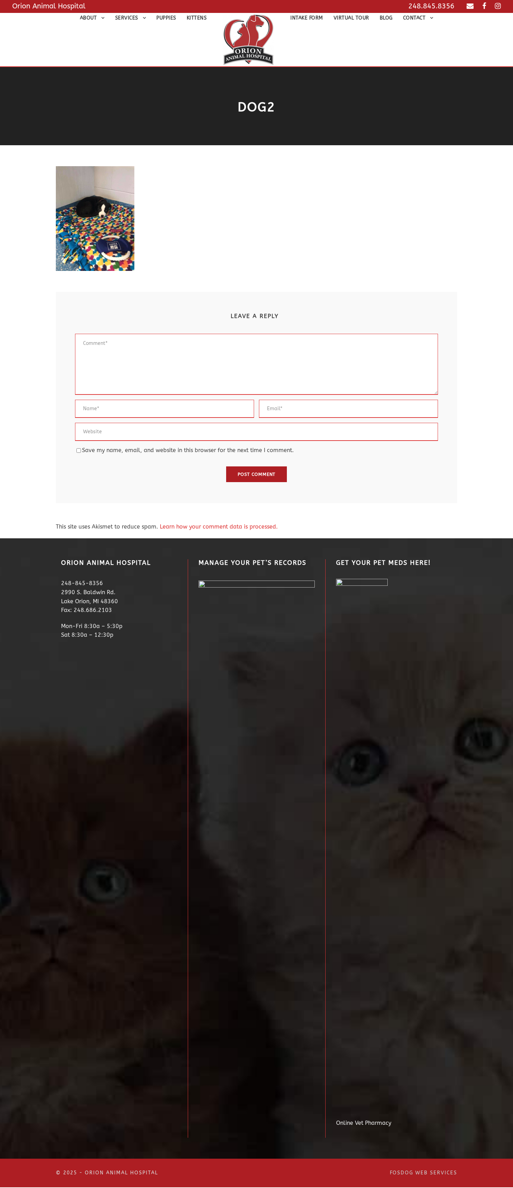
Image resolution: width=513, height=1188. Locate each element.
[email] (470, 6)
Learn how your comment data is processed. (219, 526)
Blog (386, 18)
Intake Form (306, 18)
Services (126, 18)
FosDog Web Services (423, 1173)
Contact (414, 18)
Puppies (166, 18)
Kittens (197, 18)
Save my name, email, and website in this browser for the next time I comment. (188, 450)
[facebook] (484, 6)
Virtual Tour (351, 18)
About (88, 18)
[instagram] (498, 6)
